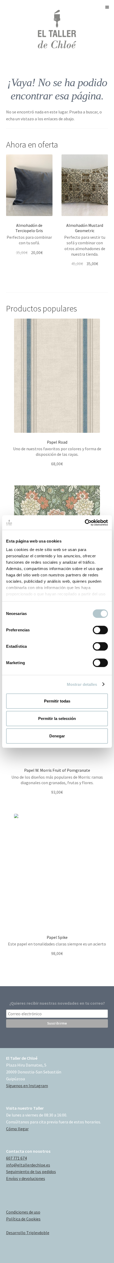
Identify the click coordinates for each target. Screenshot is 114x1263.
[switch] (100, 630)
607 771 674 (16, 1158)
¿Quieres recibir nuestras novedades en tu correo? (57, 1003)
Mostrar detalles (82, 684)
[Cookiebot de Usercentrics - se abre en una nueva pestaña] (85, 522)
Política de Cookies (23, 1218)
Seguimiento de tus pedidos (31, 1171)
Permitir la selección (57, 718)
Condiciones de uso (23, 1212)
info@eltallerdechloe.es (28, 1165)
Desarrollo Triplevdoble (27, 1232)
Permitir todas (57, 701)
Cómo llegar (17, 1128)
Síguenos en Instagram (27, 1085)
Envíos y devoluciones (25, 1178)
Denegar (57, 735)
